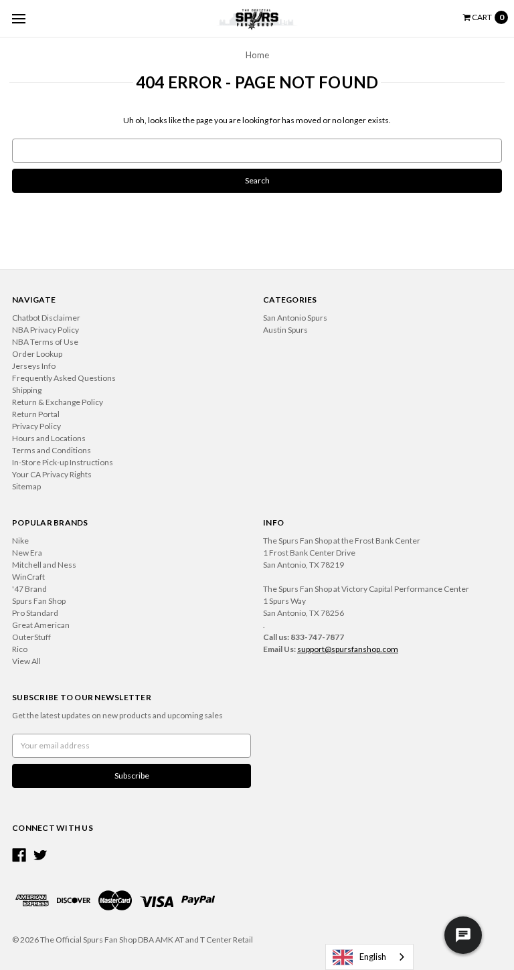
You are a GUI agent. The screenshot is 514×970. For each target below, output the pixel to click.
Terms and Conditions (51, 450)
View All (26, 661)
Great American (41, 625)
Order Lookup (37, 354)
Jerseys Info (34, 366)
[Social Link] (19, 855)
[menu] (18, 18)
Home (257, 55)
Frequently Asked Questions (64, 378)
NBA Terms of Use (45, 342)
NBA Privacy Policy (45, 330)
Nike (20, 541)
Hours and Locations (49, 438)
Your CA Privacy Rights (52, 474)
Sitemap (26, 486)
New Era (27, 553)
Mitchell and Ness (44, 565)
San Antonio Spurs (295, 318)
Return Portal (36, 414)
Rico (19, 649)
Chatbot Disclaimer (46, 318)
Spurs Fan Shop (39, 601)
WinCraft (28, 577)
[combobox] (369, 957)
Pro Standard (35, 613)
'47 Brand (29, 589)
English (372, 956)
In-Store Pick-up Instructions (62, 462)
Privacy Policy (36, 426)
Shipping (26, 390)
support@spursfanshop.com (347, 649)
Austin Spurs (285, 330)
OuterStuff (31, 637)
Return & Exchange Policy (57, 402)
